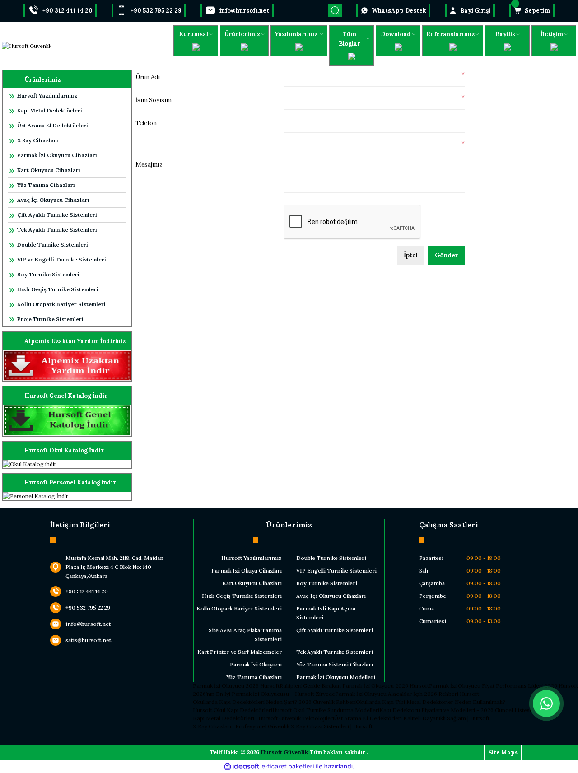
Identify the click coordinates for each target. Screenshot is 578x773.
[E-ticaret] (287, 767)
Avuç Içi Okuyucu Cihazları (331, 595)
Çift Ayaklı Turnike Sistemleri (57, 214)
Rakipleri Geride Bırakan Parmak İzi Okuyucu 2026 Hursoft (354, 685)
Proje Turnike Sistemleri (50, 319)
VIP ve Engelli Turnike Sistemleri (61, 259)
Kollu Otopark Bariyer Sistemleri (61, 304)
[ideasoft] (242, 766)
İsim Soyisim (153, 100)
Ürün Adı (147, 77)
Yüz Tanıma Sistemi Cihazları (334, 664)
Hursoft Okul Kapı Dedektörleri (232, 710)
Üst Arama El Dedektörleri (52, 125)
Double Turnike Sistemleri (52, 244)
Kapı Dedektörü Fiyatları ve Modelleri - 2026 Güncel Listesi (455, 710)
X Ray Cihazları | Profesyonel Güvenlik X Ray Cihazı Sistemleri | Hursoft (283, 726)
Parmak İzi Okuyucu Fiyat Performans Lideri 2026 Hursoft (503, 685)
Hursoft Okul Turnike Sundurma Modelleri (325, 710)
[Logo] (26, 46)
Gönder (446, 255)
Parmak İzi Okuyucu (256, 664)
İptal (411, 255)
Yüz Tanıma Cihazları (46, 185)
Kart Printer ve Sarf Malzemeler (239, 651)
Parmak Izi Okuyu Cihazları (246, 570)
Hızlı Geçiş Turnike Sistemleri (57, 289)
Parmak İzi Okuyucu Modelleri (335, 677)
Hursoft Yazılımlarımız (47, 95)
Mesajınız (149, 164)
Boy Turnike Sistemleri (48, 274)
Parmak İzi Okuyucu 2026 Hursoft (236, 685)
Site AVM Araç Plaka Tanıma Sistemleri (245, 635)
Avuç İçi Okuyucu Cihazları (53, 199)
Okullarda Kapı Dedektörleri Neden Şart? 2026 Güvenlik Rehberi (274, 701)
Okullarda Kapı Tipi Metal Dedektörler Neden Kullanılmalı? (430, 701)
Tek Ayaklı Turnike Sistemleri (57, 229)
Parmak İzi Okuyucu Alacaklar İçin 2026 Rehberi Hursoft (407, 693)
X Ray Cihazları (37, 140)
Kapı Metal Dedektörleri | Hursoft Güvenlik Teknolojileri (263, 718)
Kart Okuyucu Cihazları (48, 170)
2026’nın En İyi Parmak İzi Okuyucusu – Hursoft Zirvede (264, 693)
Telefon (146, 123)
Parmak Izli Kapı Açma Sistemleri (325, 613)
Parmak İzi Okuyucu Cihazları (57, 155)
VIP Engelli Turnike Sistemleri (336, 570)
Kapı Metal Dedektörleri (49, 110)
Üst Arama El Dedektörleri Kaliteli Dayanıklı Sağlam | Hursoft (411, 718)
